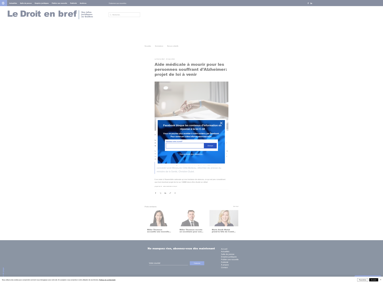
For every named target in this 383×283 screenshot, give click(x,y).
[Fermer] (380, 279)
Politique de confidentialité (107, 280)
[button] (221, 123)
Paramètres (362, 280)
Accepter (374, 280)
